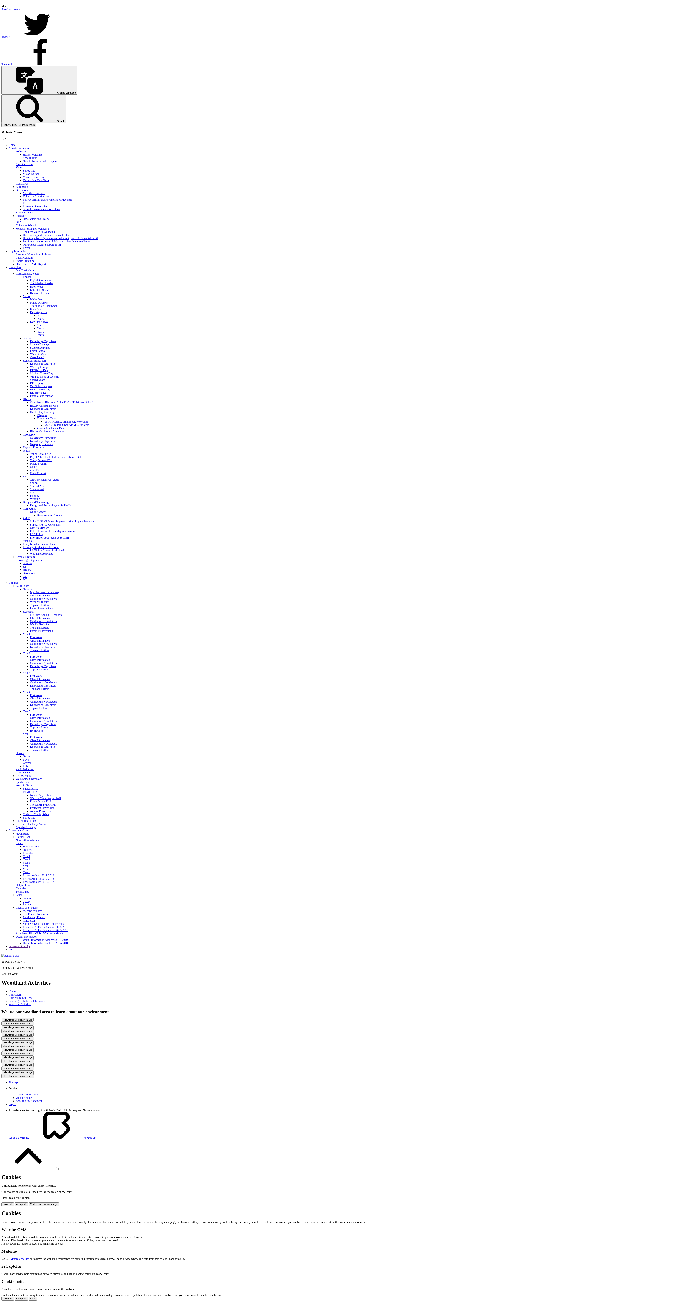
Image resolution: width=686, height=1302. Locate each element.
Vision (19, 167)
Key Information (18, 251)
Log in (12, 949)
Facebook (7, 64)
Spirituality (29, 170)
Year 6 (40, 334)
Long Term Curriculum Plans (39, 544)
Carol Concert (38, 473)
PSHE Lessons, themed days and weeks (52, 531)
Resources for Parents (49, 515)
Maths (26, 296)
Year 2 (40, 318)
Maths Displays (39, 302)
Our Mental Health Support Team (42, 244)
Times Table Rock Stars (43, 305)
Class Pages (22, 585)
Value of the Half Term (36, 180)
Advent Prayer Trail (41, 811)
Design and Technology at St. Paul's (50, 505)
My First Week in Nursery (44, 592)
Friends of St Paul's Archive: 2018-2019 (45, 926)
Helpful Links (23, 885)
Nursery (27, 589)
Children (13, 582)
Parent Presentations (41, 608)
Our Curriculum (25, 270)
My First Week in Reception (46, 614)
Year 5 (40, 331)
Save (32, 1298)
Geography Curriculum (43, 437)
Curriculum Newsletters (43, 598)
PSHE (26, 518)
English (27, 276)
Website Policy (24, 1097)
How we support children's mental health (46, 235)
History (27, 399)
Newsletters (22, 833)
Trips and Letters (39, 605)
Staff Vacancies (24, 212)
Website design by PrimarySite (53, 1137)
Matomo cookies (19, 1258)
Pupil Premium (24, 257)
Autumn (27, 898)
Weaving (35, 498)
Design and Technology (36, 502)
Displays (42, 415)
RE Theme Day (39, 370)
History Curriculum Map (44, 405)
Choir (33, 466)
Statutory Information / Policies (33, 254)
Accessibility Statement (29, 1100)
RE (25, 566)
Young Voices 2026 (41, 453)
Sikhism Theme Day (41, 373)
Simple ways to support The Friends (43, 923)
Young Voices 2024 (41, 460)
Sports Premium (25, 260)
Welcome (21, 151)
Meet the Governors (34, 193)
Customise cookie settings (44, 1204)
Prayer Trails (30, 791)
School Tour (30, 157)
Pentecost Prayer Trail (42, 807)
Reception (28, 611)
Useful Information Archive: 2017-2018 (45, 943)
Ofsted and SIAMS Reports (31, 264)
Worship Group (39, 367)
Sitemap (13, 1082)
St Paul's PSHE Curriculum (45, 524)
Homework (36, 730)
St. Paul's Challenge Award (31, 824)
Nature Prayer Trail (41, 795)
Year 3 (40, 325)
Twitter (5, 36)
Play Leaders (23, 772)
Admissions (22, 186)
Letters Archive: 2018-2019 (38, 875)
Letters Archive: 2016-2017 (38, 881)
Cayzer (27, 762)
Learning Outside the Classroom (41, 547)
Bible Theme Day (40, 389)
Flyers (26, 247)
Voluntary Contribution (36, 196)
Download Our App (20, 946)
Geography (29, 434)
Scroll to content (10, 9)
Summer (27, 904)
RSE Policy (36, 534)
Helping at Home (39, 292)
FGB (26, 202)
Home (12, 144)
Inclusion (21, 215)
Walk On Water (39, 354)
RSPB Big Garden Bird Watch (47, 550)
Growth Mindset (39, 527)
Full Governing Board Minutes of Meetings (47, 199)
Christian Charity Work (36, 814)
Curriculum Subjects (27, 273)
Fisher (26, 766)
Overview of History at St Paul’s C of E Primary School (61, 402)
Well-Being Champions (29, 778)
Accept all (21, 1204)
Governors (22, 189)
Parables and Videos (41, 395)
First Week (36, 637)
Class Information (40, 595)
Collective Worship (26, 225)
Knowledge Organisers (43, 341)
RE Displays (37, 383)
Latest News (23, 836)
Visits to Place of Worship (44, 376)
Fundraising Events (34, 917)
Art (25, 476)
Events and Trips (46, 418)
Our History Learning (42, 412)
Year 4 (40, 328)
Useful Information (26, 936)
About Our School (19, 148)
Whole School (31, 846)
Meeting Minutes (32, 910)
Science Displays (39, 344)
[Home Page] (10, 955)
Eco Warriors (23, 775)
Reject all (8, 1204)
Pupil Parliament (25, 769)
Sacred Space (37, 379)
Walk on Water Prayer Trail (45, 798)
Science (27, 338)
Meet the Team (24, 164)
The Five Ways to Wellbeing (39, 231)
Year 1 (40, 315)
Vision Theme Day (33, 177)
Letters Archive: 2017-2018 (38, 878)
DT (25, 579)
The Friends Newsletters (36, 914)
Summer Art (37, 489)
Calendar (21, 888)
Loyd (26, 759)
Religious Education (34, 360)
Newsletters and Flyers (36, 218)
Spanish (27, 540)
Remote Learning (25, 556)
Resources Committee (35, 206)
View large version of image (18, 1019)
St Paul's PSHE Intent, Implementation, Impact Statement (62, 521)
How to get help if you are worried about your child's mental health (60, 238)
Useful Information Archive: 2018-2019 (45, 939)
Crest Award (37, 357)
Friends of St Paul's (27, 907)
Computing (29, 508)
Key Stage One (38, 312)
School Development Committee (41, 209)
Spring (34, 482)
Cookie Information (27, 1094)
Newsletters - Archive (28, 840)
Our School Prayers (41, 386)
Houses (20, 753)
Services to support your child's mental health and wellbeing (56, 241)
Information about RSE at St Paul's (49, 537)
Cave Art (35, 492)
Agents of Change (26, 827)
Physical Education (33, 447)
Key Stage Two (39, 321)
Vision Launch (31, 173)
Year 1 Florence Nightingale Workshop (66, 421)
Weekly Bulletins (39, 601)
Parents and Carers (19, 830)
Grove (26, 756)
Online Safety (38, 511)
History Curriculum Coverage (47, 431)
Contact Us (22, 183)
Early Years (36, 309)
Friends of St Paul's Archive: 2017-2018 (45, 930)
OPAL (19, 222)
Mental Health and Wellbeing (32, 228)
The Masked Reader (41, 283)
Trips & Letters (38, 708)
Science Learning (40, 347)
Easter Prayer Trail (40, 801)
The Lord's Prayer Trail (43, 804)
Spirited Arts (37, 486)
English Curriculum (41, 280)
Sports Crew (23, 782)
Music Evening (38, 463)
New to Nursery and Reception (40, 161)
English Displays (39, 289)
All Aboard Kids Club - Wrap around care (39, 933)
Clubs (19, 894)
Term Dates (22, 891)
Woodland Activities (41, 553)
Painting (34, 495)
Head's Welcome (32, 154)
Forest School (38, 350)
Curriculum (15, 267)
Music (26, 450)
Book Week (36, 286)
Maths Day (36, 299)
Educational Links (26, 820)
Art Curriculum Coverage (44, 479)
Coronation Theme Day (50, 428)
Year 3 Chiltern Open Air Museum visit (66, 424)
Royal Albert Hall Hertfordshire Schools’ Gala (56, 457)
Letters (19, 843)
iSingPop (35, 469)
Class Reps (29, 920)
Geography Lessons (41, 444)
